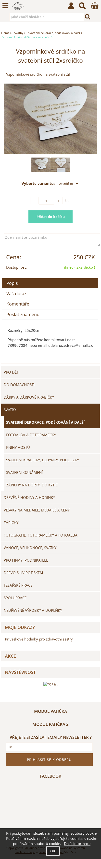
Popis (12, 283)
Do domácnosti (19, 384)
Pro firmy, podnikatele (26, 560)
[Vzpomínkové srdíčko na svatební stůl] (50, 119)
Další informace (77, 843)
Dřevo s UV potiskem (23, 572)
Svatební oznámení (24, 472)
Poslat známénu (22, 314)
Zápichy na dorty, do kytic (32, 484)
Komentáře (17, 304)
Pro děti (12, 372)
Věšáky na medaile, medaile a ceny (37, 510)
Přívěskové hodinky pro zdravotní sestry (39, 639)
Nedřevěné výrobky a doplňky (33, 610)
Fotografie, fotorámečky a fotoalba (40, 535)
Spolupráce (15, 597)
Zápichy (11, 522)
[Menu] (5, 6)
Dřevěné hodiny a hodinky (29, 497)
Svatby (10, 409)
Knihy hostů (18, 447)
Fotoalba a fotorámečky (31, 434)
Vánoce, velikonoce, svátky (30, 547)
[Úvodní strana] (18, 6)
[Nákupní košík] (94, 8)
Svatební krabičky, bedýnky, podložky (42, 459)
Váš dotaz (16, 293)
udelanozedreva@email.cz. (70, 345)
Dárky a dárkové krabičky (29, 397)
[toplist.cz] (50, 684)
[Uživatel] (71, 7)
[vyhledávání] (82, 7)
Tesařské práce (18, 585)
